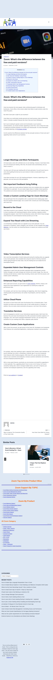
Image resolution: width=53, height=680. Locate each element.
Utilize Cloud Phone (11, 87)
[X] (26, 644)
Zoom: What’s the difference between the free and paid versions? (20, 72)
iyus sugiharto (12, 375)
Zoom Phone (6, 532)
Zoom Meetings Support (9, 503)
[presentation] (39, 452)
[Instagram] (29, 644)
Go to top (49, 484)
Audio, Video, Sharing (9, 528)
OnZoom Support (7, 517)
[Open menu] (49, 22)
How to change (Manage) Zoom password (12, 594)
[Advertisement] (26, 9)
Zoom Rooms (6, 535)
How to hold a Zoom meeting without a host (13, 597)
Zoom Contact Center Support (10, 510)
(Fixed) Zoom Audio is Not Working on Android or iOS (15, 592)
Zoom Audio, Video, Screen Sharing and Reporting (15, 493)
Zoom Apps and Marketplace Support (12, 505)
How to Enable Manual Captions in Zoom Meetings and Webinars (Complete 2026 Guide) (25, 584)
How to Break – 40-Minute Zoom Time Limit (13, 606)
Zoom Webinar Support (9, 507)
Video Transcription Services (14, 82)
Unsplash (20, 375)
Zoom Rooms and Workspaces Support (12, 515)
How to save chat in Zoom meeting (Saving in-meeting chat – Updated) (20, 599)
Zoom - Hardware (8, 544)
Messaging (6, 539)
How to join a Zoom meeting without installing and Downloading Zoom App (21, 601)
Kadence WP (10, 657)
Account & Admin (7, 533)
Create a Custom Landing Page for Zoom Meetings (19, 77)
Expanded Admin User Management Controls (18, 84)
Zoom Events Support (8, 512)
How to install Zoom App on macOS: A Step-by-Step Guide (17, 589)
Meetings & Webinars (8, 530)
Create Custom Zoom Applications (15, 90)
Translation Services (12, 89)
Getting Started (7, 526)
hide (23, 69)
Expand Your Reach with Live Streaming (16, 80)
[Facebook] (24, 644)
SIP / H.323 (6, 537)
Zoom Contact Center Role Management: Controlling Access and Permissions (22, 609)
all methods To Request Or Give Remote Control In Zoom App (17, 604)
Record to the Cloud (12, 79)
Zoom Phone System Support (10, 508)
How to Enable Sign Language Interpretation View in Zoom (17, 582)
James (6, 65)
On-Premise (6, 542)
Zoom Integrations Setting (9, 495)
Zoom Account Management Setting (12, 491)
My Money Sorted (22, 129)
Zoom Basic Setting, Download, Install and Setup (15, 490)
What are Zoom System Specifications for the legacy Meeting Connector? (21, 611)
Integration (6, 540)
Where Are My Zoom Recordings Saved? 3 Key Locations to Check (19, 587)
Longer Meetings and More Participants (16, 74)
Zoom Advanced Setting (9, 497)
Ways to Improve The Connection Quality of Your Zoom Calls (14, 432)
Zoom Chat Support (8, 514)
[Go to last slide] (5, 459)
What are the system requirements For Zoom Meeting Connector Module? (21, 613)
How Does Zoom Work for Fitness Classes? (40, 432)
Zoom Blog (6, 56)
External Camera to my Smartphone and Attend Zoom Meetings (18, 616)
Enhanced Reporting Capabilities (15, 85)
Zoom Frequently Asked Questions (12, 546)
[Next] (48, 459)
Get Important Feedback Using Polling (16, 75)
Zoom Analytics (31, 283)
